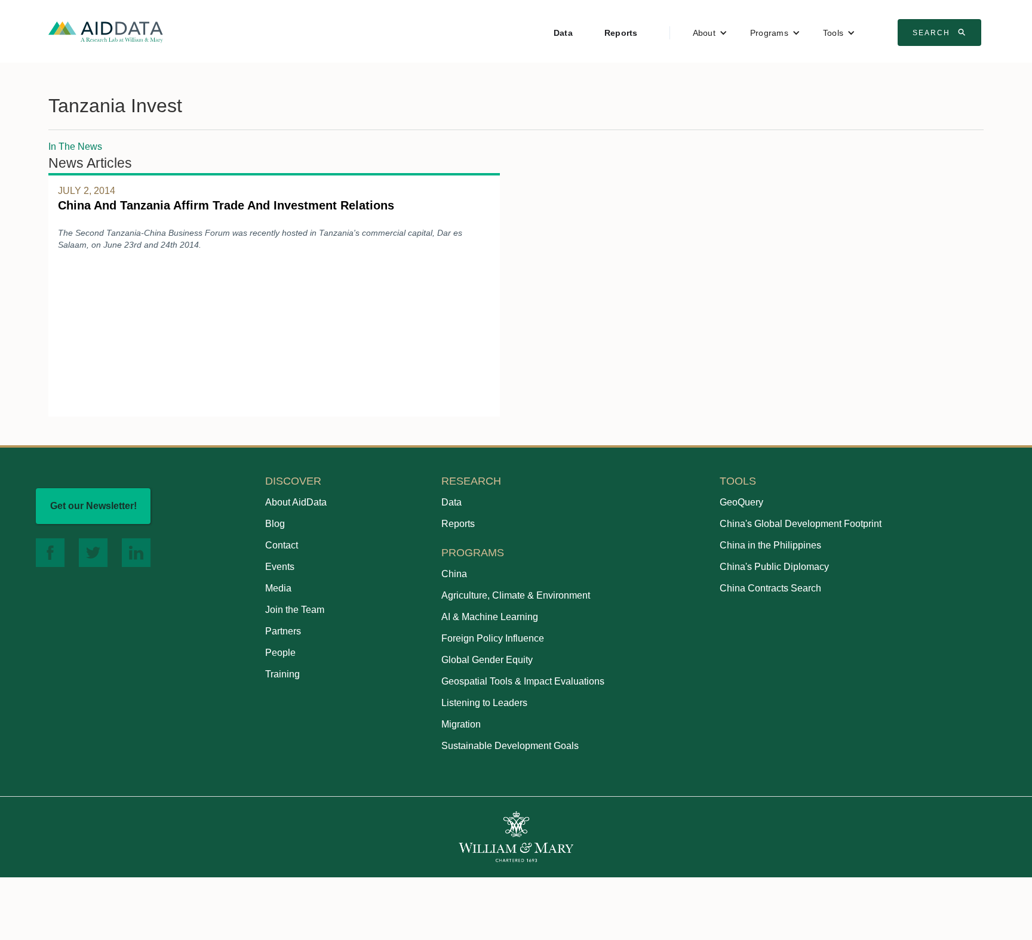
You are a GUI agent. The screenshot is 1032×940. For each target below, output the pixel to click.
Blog (275, 524)
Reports (621, 33)
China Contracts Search (770, 588)
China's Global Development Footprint (801, 524)
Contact (281, 545)
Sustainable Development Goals (510, 746)
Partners (283, 631)
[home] (105, 31)
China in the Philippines (770, 545)
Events (279, 567)
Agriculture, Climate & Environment (515, 595)
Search (941, 32)
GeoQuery (741, 502)
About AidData (296, 502)
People (280, 653)
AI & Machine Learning (489, 617)
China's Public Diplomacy (774, 567)
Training (282, 674)
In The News (75, 146)
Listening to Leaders (484, 703)
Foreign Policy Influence (492, 638)
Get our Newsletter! (93, 506)
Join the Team (294, 610)
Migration (461, 724)
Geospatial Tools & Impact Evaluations (522, 681)
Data (563, 33)
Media (278, 588)
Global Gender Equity (487, 660)
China (454, 574)
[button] (710, 33)
